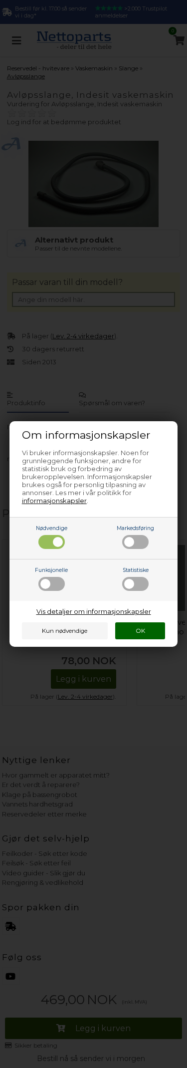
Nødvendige (51, 528)
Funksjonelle (51, 570)
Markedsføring (135, 528)
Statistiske (136, 570)
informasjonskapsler (54, 501)
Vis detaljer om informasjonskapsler (93, 611)
